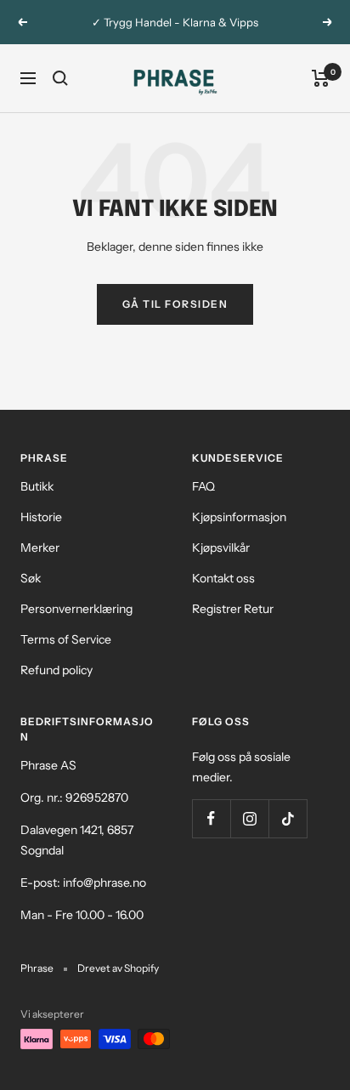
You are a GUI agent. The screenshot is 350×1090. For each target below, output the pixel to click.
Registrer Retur (233, 608)
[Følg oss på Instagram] (249, 818)
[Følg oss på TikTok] (287, 818)
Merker (39, 547)
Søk (30, 578)
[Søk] (60, 78)
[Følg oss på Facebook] (211, 818)
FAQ (203, 486)
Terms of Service (65, 639)
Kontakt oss (223, 578)
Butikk (37, 486)
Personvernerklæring (76, 608)
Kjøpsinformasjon (239, 517)
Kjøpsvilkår (221, 547)
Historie (41, 517)
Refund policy (56, 670)
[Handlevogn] (321, 78)
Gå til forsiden (175, 304)
